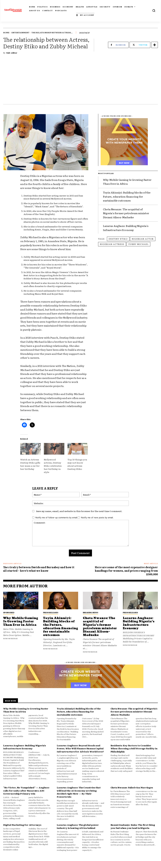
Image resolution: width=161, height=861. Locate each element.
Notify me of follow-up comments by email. (56, 517)
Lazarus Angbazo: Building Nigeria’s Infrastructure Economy (125, 228)
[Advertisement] (80, 81)
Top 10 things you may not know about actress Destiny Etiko (77, 464)
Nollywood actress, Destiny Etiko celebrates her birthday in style (53, 466)
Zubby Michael (138, 244)
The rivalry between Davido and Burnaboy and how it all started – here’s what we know (38, 568)
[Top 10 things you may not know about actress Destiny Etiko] (77, 449)
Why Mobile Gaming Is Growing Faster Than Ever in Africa (127, 182)
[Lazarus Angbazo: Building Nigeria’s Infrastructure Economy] (140, 600)
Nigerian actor (143, 238)
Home (6, 32)
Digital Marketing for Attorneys (22, 824)
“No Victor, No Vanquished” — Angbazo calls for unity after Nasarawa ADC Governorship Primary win (26, 790)
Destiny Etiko (118, 238)
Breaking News (90, 612)
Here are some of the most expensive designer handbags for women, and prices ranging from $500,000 (126, 570)
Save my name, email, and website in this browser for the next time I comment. (79, 511)
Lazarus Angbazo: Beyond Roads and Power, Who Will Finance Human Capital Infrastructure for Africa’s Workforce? (80, 748)
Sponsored (8, 612)
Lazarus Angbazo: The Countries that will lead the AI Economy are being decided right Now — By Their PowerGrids (78, 792)
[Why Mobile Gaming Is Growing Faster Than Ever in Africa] (20, 600)
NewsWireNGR (10, 638)
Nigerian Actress (112, 244)
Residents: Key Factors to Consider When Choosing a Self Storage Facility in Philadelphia (134, 748)
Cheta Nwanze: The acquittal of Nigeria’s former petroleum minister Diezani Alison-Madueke (126, 213)
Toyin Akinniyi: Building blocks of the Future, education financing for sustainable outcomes (127, 196)
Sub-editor (11, 53)
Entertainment (20, 32)
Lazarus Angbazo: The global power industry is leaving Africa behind (78, 826)
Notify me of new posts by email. (97, 517)
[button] (154, 10)
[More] (154, 45)
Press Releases (50, 612)
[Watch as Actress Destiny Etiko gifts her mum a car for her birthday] (30, 449)
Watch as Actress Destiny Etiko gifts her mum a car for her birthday (30, 464)
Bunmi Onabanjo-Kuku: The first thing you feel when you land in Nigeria (133, 826)
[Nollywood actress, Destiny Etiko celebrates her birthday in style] (54, 449)
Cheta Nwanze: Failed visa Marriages (132, 787)
